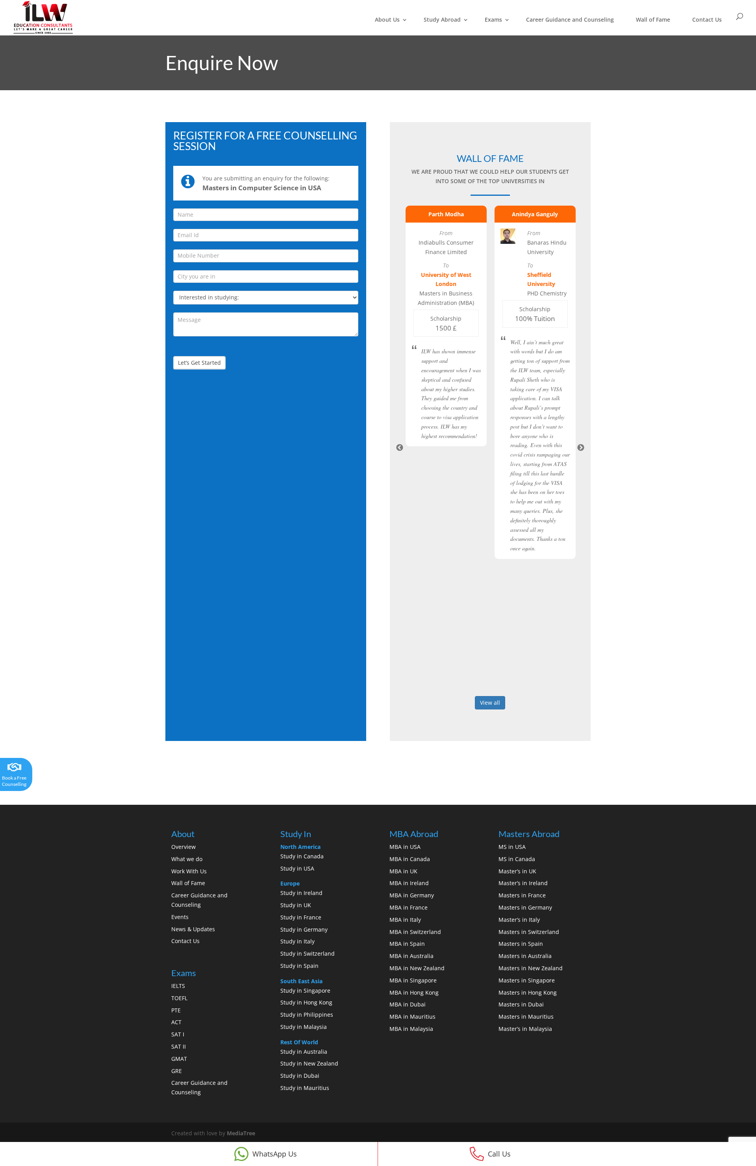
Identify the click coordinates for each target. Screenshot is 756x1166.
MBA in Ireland (409, 883)
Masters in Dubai (521, 1004)
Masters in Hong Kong (527, 992)
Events (180, 917)
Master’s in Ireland (523, 883)
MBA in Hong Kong (414, 992)
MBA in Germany (411, 895)
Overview (183, 846)
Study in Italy (297, 941)
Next (581, 448)
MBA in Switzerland (415, 932)
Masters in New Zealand (530, 968)
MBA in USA (405, 846)
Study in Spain (299, 965)
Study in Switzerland (307, 953)
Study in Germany (304, 929)
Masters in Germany (525, 907)
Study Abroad (442, 19)
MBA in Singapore (413, 980)
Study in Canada (302, 856)
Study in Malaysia (303, 1026)
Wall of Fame (653, 19)
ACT (176, 1022)
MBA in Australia (411, 956)
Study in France (300, 917)
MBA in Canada (409, 859)
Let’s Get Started (199, 362)
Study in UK (295, 905)
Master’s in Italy (519, 919)
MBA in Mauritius (412, 1016)
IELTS (178, 986)
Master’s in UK (517, 871)
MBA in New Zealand (417, 968)
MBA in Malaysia (411, 1028)
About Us (387, 19)
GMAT (179, 1058)
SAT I (177, 1034)
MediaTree (241, 1133)
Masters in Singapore (526, 980)
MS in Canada (516, 859)
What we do (186, 859)
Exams (493, 19)
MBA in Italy (405, 919)
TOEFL (179, 998)
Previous (400, 448)
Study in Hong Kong (306, 1002)
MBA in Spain (407, 943)
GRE (176, 1071)
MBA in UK (403, 871)
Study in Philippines (306, 1014)
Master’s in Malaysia (525, 1028)
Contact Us (707, 19)
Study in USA (297, 868)
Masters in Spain (520, 943)
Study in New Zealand (309, 1063)
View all (490, 702)
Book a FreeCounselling (14, 781)
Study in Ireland (301, 893)
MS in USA (512, 846)
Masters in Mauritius (526, 1016)
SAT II (178, 1046)
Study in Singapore (305, 990)
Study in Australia (303, 1051)
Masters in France (522, 895)
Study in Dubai (299, 1075)
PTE (176, 1010)
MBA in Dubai (407, 1004)
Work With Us (189, 871)
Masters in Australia (525, 956)
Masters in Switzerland (528, 932)
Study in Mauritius (304, 1088)
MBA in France (408, 907)
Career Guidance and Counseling (570, 19)
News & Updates (193, 929)
